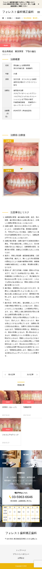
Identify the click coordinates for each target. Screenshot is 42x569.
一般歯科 (5, 45)
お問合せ (21, 558)
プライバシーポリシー (21, 554)
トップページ (21, 550)
